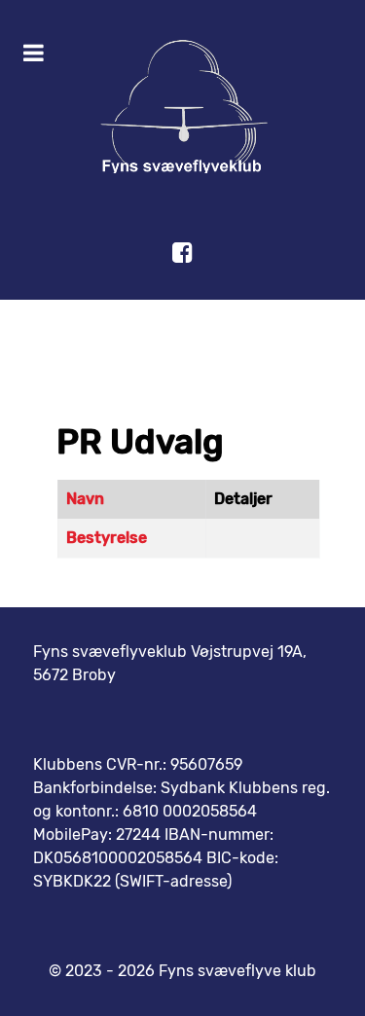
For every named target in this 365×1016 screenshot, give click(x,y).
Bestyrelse (106, 537)
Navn (85, 499)
